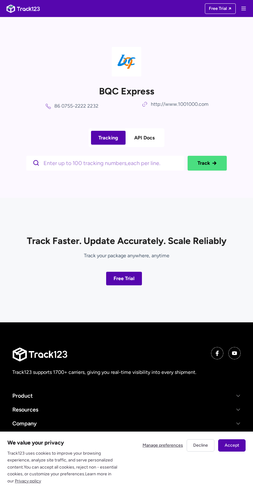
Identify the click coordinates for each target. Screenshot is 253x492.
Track (203, 163)
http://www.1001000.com (180, 104)
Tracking (108, 138)
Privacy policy (28, 481)
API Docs (144, 138)
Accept (232, 445)
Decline (200, 445)
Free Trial (124, 278)
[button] (126, 396)
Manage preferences (163, 445)
